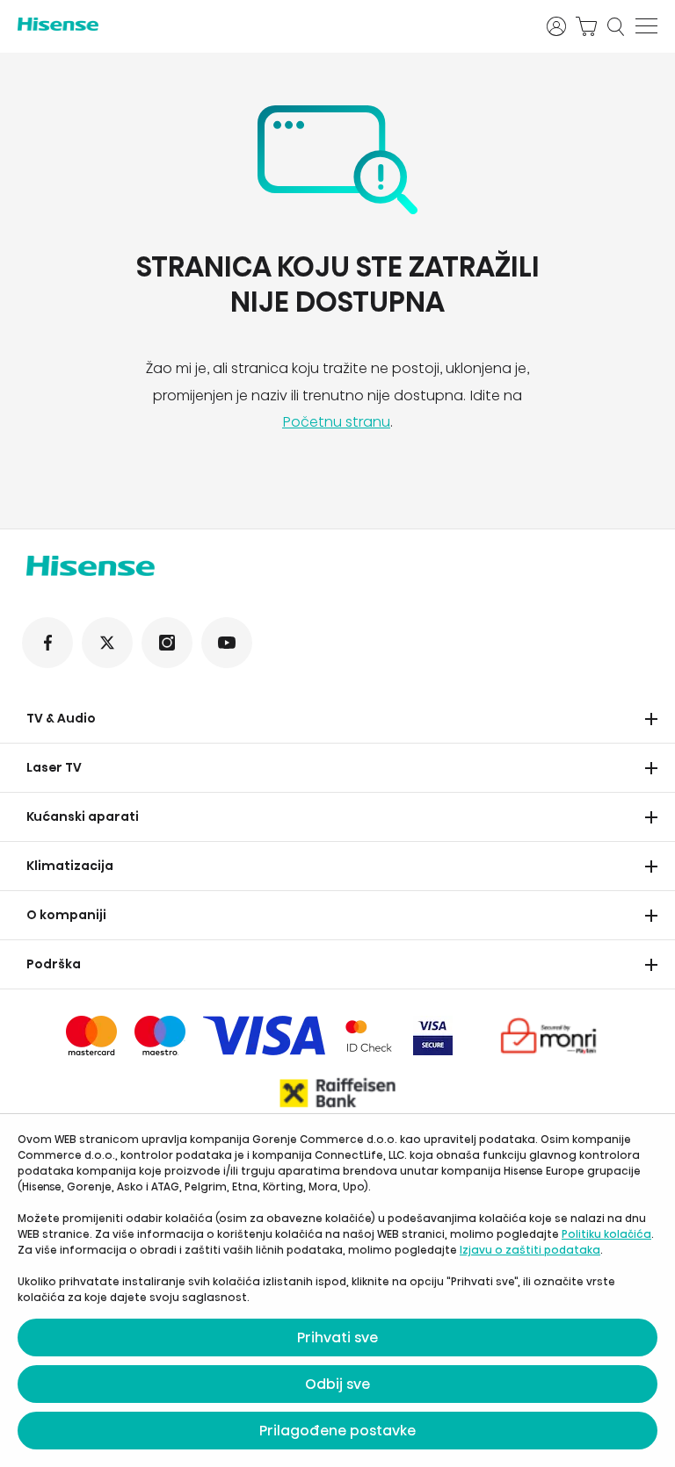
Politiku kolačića (606, 1233)
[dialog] (337, 1290)
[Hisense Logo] (271, 24)
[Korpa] (586, 26)
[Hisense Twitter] (107, 642)
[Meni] (646, 26)
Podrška (53, 964)
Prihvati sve (337, 1337)
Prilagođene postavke (337, 1430)
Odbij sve (337, 1384)
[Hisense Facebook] (47, 642)
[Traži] (616, 26)
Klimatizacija (69, 865)
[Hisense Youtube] (226, 642)
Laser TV (54, 767)
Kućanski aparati (82, 816)
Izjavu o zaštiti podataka (530, 1249)
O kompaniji (66, 915)
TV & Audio (61, 718)
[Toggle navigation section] (651, 719)
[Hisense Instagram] (167, 642)
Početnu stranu (336, 422)
